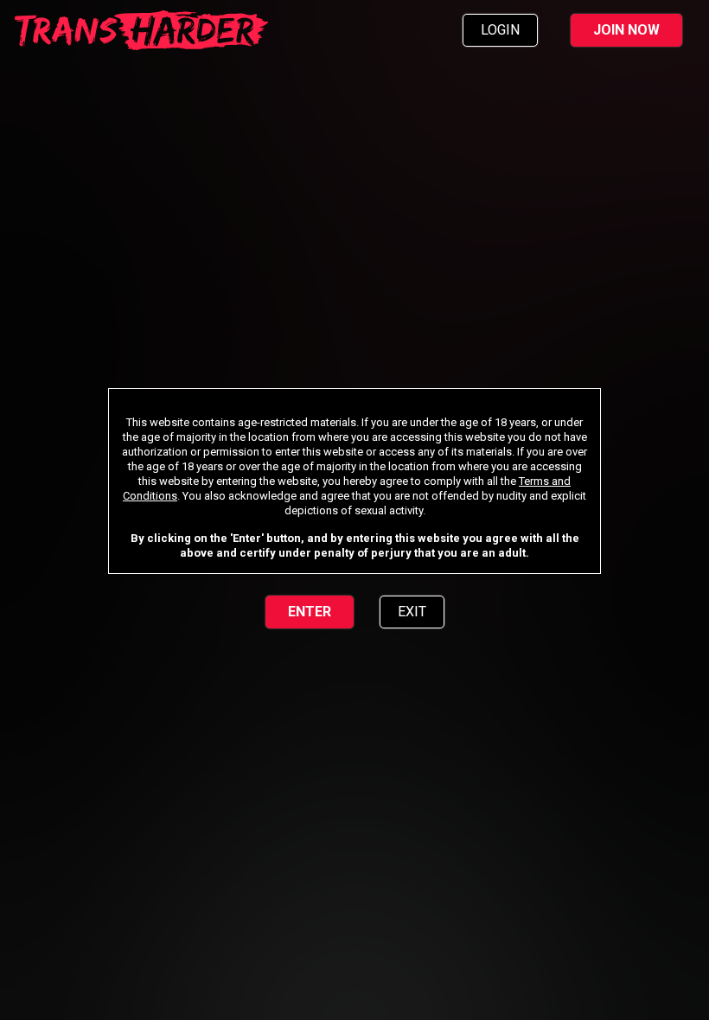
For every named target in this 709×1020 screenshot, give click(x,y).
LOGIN (500, 30)
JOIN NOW (626, 30)
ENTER (309, 611)
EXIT (412, 611)
